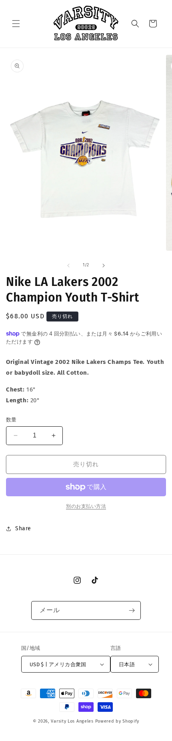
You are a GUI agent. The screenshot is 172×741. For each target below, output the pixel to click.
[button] (16, 23)
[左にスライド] (68, 265)
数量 (11, 420)
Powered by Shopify (117, 721)
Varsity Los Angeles (72, 721)
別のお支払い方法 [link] (86, 506)
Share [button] (23, 528)
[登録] (131, 610)
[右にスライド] (103, 265)
